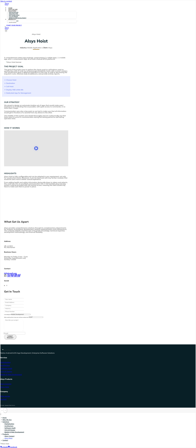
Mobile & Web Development (11, 374)
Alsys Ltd (6, 405)
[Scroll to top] (2, 410)
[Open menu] (6, 31)
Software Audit (6, 368)
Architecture (5, 365)
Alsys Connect (5, 384)
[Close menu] (0, 414)
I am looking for (7, 314)
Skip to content (6, 1)
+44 (14, 275)
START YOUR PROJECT (14, 25)
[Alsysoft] (7, 5)
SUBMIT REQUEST (10, 337)
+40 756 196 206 (13, 276)
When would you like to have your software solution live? (16, 317)
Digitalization (5, 362)
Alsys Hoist (12, 22)
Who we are (5, 396)
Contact (3, 399)
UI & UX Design (6, 371)
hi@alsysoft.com (10, 273)
